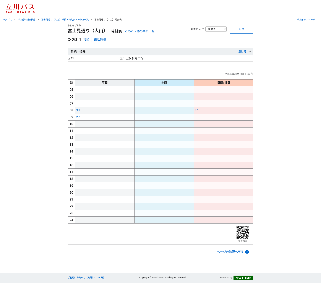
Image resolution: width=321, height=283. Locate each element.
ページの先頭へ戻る (230, 252)
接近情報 (100, 39)
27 (78, 117)
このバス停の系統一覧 (140, 31)
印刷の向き (197, 28)
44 (196, 110)
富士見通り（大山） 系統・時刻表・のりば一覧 (65, 19)
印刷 (241, 29)
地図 (86, 39)
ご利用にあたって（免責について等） (86, 277)
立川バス (7, 19)
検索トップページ (306, 19)
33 (78, 110)
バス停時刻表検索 (26, 19)
